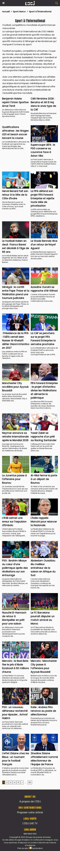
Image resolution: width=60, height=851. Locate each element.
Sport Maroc (19, 11)
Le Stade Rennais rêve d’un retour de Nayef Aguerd (44, 244)
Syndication (37, 848)
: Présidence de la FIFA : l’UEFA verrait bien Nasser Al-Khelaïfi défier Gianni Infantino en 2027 (15, 341)
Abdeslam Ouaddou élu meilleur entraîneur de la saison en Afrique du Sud (43, 568)
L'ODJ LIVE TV (30, 823)
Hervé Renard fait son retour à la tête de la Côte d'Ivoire (15, 194)
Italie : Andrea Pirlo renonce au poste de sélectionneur (43, 711)
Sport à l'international (40, 11)
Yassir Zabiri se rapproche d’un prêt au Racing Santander (44, 436)
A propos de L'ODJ (30, 801)
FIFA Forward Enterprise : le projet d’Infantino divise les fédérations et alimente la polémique (44, 390)
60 (30, 782)
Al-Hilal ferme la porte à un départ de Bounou (44, 479)
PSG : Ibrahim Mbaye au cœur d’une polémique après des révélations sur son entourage (15, 568)
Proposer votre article (30, 812)
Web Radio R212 (30, 834)
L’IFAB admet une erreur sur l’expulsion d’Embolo (14, 521)
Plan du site (22, 848)
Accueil (6, 11)
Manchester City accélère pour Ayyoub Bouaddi (15, 386)
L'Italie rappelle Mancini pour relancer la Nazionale (44, 521)
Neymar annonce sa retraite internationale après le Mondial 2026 (15, 436)
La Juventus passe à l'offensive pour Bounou (14, 479)
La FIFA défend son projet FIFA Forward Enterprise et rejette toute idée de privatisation (42, 198)
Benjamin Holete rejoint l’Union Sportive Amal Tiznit (15, 102)
